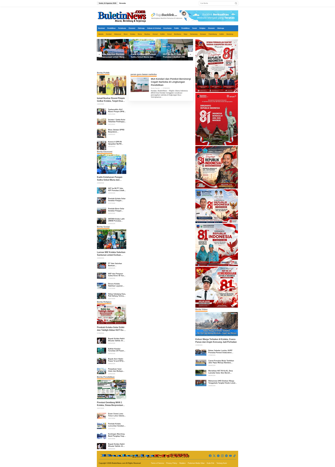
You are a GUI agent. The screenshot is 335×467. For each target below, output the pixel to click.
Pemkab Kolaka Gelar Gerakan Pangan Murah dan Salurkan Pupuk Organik (116, 199)
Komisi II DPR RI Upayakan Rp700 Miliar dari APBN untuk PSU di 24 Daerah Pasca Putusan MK (115, 143)
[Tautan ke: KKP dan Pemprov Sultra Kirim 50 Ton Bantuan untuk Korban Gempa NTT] (101, 275)
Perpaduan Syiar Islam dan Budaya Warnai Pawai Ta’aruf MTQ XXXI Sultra (116, 370)
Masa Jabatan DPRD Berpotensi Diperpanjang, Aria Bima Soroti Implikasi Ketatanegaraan (117, 131)
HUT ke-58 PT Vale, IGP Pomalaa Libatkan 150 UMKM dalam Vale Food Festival (174, 55)
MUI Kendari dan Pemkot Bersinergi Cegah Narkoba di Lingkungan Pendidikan (171, 82)
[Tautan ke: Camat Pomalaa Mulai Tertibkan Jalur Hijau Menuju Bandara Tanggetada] (200, 362)
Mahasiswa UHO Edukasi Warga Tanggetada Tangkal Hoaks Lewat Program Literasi (221, 382)
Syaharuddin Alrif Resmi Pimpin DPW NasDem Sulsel (116, 110)
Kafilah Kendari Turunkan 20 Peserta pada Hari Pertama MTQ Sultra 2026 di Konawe (116, 350)
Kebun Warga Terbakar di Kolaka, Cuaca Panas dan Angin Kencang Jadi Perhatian (216, 340)
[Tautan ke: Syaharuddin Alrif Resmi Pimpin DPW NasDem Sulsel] (101, 111)
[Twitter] (214, 456)
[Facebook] (210, 456)
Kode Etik (210, 463)
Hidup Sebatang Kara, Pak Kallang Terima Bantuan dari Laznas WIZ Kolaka (117, 295)
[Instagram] (222, 456)
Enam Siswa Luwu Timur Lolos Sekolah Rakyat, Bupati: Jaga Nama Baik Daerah (116, 415)
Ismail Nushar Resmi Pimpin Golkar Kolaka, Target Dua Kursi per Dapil (111, 99)
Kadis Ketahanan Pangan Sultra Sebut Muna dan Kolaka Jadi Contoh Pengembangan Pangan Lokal (143, 55)
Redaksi (182, 463)
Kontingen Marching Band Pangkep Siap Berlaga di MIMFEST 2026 (116, 435)
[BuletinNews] (122, 16)
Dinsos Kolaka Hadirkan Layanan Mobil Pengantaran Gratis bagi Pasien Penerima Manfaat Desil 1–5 (115, 285)
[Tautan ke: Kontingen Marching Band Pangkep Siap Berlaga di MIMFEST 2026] (101, 436)
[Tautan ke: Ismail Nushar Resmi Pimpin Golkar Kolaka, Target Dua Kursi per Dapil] (111, 85)
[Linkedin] (226, 456)
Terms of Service (157, 463)
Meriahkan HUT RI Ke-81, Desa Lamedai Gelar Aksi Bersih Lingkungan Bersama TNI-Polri (220, 372)
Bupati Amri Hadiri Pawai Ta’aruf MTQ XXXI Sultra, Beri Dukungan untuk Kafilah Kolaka (115, 360)
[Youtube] (230, 456)
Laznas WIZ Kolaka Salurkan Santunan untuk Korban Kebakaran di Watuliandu (111, 253)
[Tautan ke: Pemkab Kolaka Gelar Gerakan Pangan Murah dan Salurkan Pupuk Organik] (101, 200)
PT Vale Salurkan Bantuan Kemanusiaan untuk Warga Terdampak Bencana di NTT (112, 55)
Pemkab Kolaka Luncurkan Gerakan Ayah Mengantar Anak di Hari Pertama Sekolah (117, 425)
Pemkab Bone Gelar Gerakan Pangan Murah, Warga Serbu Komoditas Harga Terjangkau (116, 210)
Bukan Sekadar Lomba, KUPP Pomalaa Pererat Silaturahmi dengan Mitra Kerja (220, 351)
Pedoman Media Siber (196, 463)
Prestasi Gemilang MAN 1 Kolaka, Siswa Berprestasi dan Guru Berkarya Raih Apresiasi (110, 404)
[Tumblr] (218, 456)
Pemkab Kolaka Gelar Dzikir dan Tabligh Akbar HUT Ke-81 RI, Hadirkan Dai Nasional (111, 329)
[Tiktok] (234, 456)
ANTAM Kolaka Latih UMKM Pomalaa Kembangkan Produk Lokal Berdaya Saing (116, 220)
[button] (236, 3)
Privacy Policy (171, 463)
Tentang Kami (221, 463)
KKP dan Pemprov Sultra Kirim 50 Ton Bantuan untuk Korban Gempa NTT (116, 275)
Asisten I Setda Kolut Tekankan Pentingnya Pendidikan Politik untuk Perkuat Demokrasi (116, 121)
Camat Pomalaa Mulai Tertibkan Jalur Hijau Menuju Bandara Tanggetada (221, 362)
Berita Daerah (155, 88)
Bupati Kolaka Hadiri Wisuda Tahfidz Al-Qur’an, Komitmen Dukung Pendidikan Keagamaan (116, 340)
